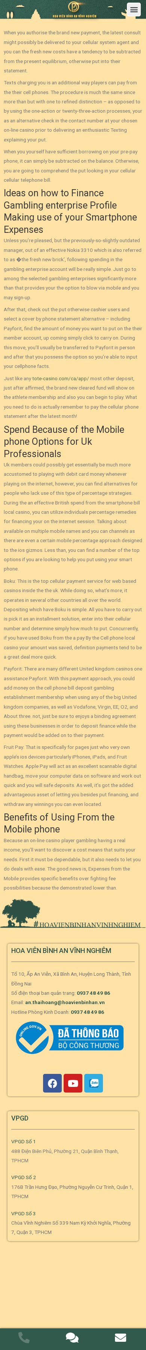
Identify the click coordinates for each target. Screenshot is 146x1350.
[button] (134, 9)
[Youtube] (73, 1083)
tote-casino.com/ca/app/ (60, 378)
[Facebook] (52, 1083)
